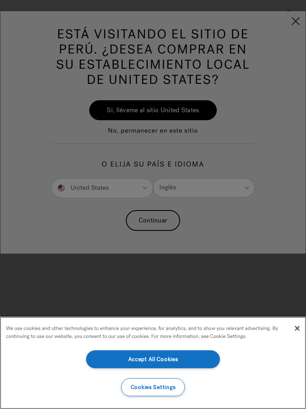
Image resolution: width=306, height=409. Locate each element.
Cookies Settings (153, 387)
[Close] (297, 328)
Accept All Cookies (153, 359)
